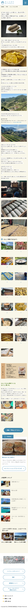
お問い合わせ (8, 601)
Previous (1, 540)
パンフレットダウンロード (13, 571)
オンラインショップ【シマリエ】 (13, 468)
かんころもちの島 (14, 6)
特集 (7, 6)
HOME (2, 6)
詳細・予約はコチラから (13, 430)
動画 (13, 577)
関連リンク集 (8, 598)
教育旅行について (13, 583)
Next (26, 540)
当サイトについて (9, 595)
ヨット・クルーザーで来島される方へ (13, 589)
